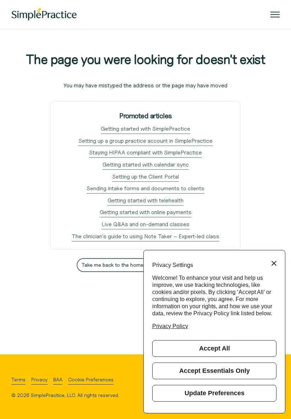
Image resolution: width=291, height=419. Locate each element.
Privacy (39, 379)
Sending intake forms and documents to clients (145, 188)
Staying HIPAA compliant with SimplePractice (145, 152)
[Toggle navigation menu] (275, 15)
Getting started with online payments (146, 212)
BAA (57, 379)
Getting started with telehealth (145, 200)
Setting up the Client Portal (145, 176)
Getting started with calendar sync (146, 164)
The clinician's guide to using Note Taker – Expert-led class (145, 236)
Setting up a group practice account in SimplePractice (145, 140)
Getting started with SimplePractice (145, 128)
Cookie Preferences (91, 379)
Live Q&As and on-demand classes (145, 224)
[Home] (44, 14)
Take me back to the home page (119, 265)
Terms (18, 379)
